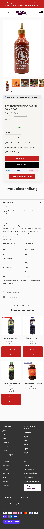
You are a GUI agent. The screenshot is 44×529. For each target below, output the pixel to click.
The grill (5, 447)
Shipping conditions (30, 473)
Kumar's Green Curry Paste (33, 383)
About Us (6, 473)
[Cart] (40, 13)
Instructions (27, 433)
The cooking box (8, 455)
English (23, 497)
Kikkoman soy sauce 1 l (11, 338)
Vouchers (6, 485)
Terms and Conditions (31, 481)
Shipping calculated (20, 116)
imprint (26, 465)
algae (26, 437)
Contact (5, 481)
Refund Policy (28, 477)
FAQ (4, 477)
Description (8, 203)
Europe (5, 439)
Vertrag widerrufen (31, 487)
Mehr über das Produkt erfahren (22, 176)
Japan (4, 431)
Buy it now (22, 165)
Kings (26, 453)
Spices (5, 451)
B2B (4, 489)
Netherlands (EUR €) (10, 497)
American (6, 443)
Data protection (29, 469)
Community (6, 465)
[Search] (8, 13)
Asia (4, 435)
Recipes (5, 469)
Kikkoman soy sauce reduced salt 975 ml (11, 384)
